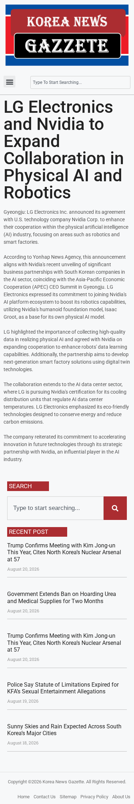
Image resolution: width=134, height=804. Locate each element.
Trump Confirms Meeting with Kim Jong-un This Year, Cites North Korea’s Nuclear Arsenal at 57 (64, 552)
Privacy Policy (94, 796)
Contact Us (45, 796)
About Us (121, 796)
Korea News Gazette (63, 781)
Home (24, 796)
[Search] (115, 508)
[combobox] (80, 82)
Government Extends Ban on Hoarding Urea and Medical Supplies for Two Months (61, 597)
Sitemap (68, 796)
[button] (9, 81)
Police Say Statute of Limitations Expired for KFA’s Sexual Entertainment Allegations (63, 688)
